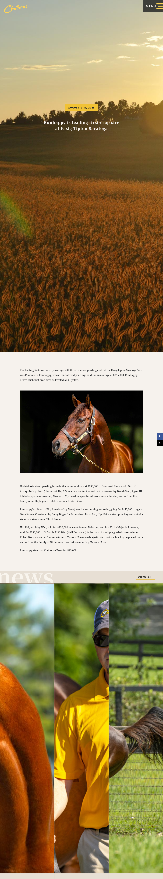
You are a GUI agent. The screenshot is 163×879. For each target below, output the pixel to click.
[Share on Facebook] (160, 436)
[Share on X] (160, 443)
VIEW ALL (145, 577)
